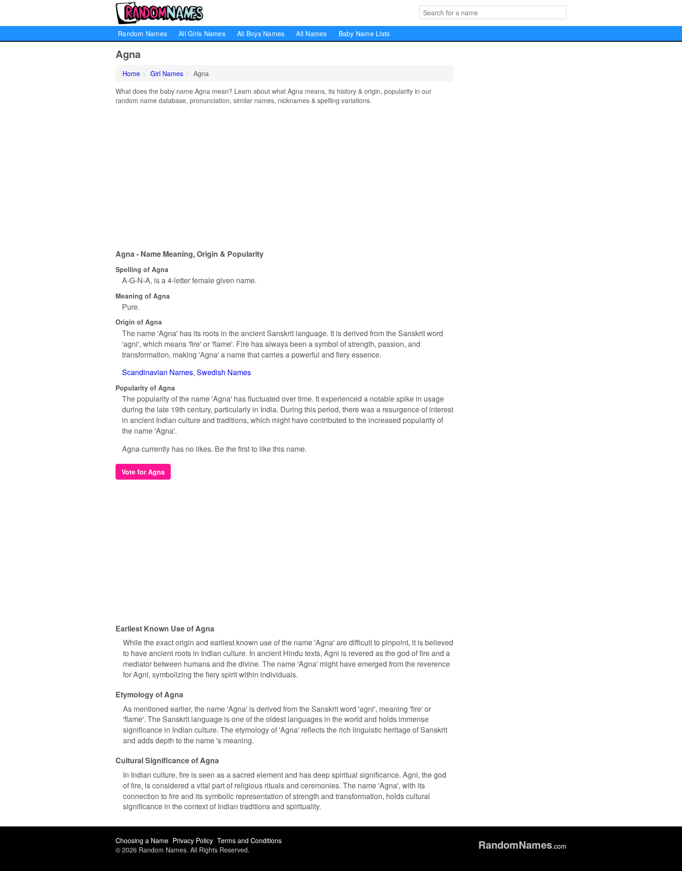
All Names (311, 33)
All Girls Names (202, 33)
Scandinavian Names (157, 372)
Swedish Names (224, 372)
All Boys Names (261, 33)
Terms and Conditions (249, 840)
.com (522, 846)
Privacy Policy (193, 840)
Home (131, 73)
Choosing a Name (142, 840)
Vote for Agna (143, 471)
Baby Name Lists (364, 33)
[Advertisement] (284, 175)
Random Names (142, 33)
